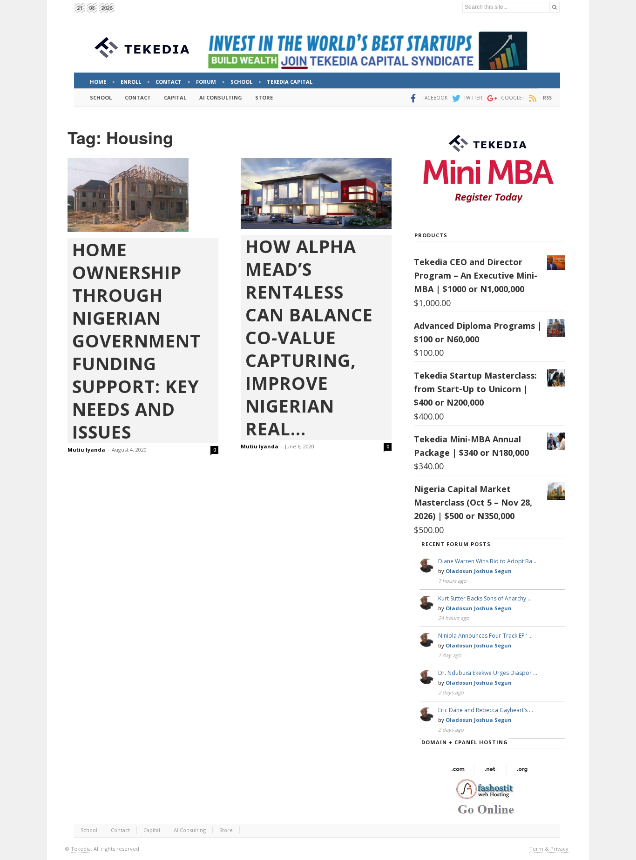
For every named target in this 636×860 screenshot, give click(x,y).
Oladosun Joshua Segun (479, 570)
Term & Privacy (548, 848)
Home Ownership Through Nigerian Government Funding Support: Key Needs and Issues (136, 340)
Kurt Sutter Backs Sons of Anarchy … (485, 598)
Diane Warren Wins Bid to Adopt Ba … (488, 561)
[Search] (554, 7)
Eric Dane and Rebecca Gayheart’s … (485, 710)
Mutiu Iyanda (86, 449)
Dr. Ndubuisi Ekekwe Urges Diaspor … (487, 673)
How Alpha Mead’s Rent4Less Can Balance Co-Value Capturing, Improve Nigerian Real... (309, 337)
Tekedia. (81, 848)
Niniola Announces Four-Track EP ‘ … (485, 636)
